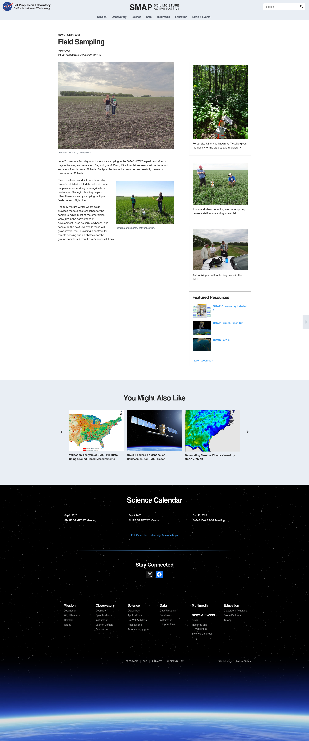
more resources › (203, 360)
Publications (135, 624)
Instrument (102, 620)
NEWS (61, 34)
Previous (61, 432)
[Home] (154, 7)
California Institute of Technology (32, 9)
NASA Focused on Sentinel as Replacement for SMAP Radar (146, 457)
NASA (7, 7)
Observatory (105, 605)
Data (163, 605)
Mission (69, 605)
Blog (194, 638)
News (195, 620)
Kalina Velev (243, 661)
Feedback (132, 661)
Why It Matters (72, 615)
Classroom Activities (235, 610)
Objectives (134, 610)
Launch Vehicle (104, 624)
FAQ (145, 661)
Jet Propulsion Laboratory (32, 4)
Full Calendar (139, 535)
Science (134, 605)
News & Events (203, 614)
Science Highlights (138, 629)
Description (70, 610)
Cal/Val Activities (137, 620)
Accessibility (174, 661)
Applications (135, 615)
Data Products (168, 610)
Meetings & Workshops (164, 535)
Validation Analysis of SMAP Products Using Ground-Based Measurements (93, 457)
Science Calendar (202, 633)
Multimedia (200, 605)
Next (247, 432)
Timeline (69, 620)
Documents (166, 615)
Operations (102, 629)
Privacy (157, 661)
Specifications (104, 615)
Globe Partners (232, 615)
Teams (67, 624)
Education (231, 605)
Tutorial (228, 620)
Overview (101, 610)
